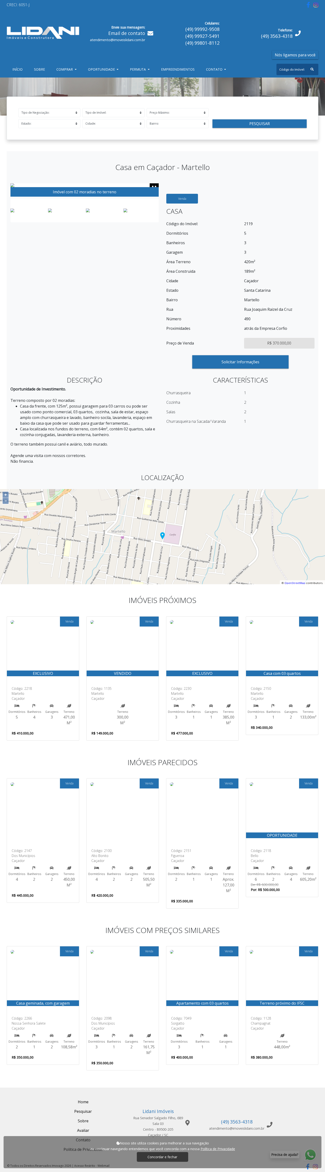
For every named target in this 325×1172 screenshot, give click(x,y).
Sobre (40, 69)
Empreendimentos (178, 69)
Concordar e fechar (162, 1157)
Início (18, 69)
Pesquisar (259, 123)
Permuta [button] (138, 69)
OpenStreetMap (295, 583)
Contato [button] (214, 69)
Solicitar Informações (240, 362)
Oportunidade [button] (102, 69)
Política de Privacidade (218, 1149)
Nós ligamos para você (295, 55)
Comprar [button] (65, 69)
